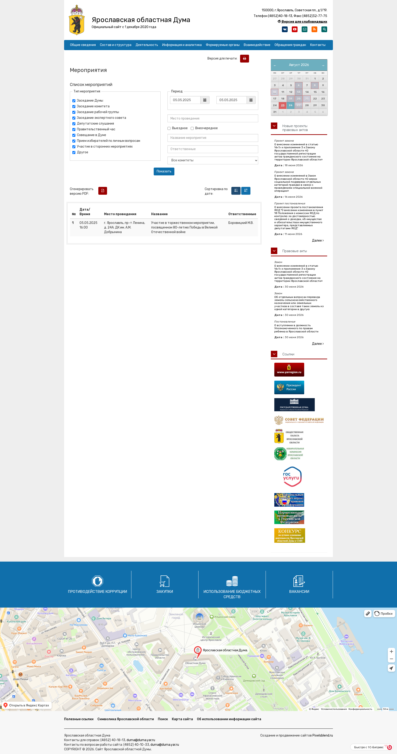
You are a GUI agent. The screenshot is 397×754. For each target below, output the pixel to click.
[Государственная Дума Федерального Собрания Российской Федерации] (299, 404)
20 (299, 98)
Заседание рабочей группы (98, 112)
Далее (317, 241)
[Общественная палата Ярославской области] (299, 436)
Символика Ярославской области (125, 719)
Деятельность (147, 45)
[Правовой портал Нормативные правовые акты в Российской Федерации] (299, 517)
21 (306, 98)
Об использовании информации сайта (229, 719)
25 (282, 105)
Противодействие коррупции (97, 591)
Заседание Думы (90, 101)
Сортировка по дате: (216, 191)
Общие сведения (83, 45)
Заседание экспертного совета (101, 118)
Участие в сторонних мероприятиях (105, 147)
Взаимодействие (257, 45)
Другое (82, 152)
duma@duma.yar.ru (141, 740)
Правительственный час (96, 129)
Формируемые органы (223, 45)
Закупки (164, 591)
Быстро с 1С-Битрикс (369, 747)
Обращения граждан (290, 45)
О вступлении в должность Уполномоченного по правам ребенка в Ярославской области (296, 328)
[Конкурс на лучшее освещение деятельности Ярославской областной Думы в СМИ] (299, 535)
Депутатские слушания (95, 124)
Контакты (318, 45)
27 (299, 105)
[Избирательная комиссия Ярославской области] (299, 454)
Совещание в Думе (91, 135)
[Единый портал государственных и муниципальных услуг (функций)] (299, 477)
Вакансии (299, 591)
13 (298, 92)
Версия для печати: (223, 58)
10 (274, 92)
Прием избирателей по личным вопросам (108, 141)
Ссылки (288, 354)
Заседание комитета (93, 106)
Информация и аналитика (182, 45)
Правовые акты (294, 251)
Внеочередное (206, 128)
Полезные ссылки (79, 719)
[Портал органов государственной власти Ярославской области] (299, 370)
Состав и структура (115, 45)
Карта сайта (182, 719)
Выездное (180, 128)
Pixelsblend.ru (322, 735)
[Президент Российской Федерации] (299, 387)
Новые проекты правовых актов (295, 128)
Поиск (163, 719)
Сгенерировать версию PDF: (82, 191)
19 (290, 98)
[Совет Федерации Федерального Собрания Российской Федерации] (299, 420)
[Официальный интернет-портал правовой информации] (299, 500)
